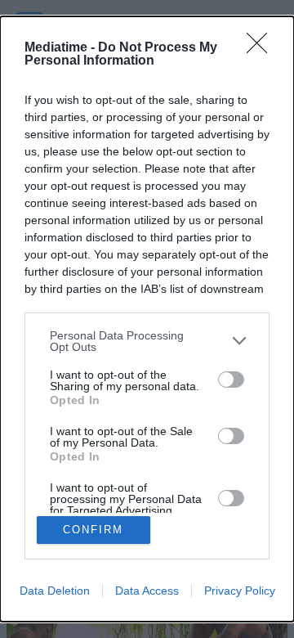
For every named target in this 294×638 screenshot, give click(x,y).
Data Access (147, 590)
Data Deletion (55, 590)
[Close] (262, 48)
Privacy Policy (239, 590)
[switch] (231, 379)
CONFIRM (93, 529)
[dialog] (147, 319)
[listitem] (147, 341)
